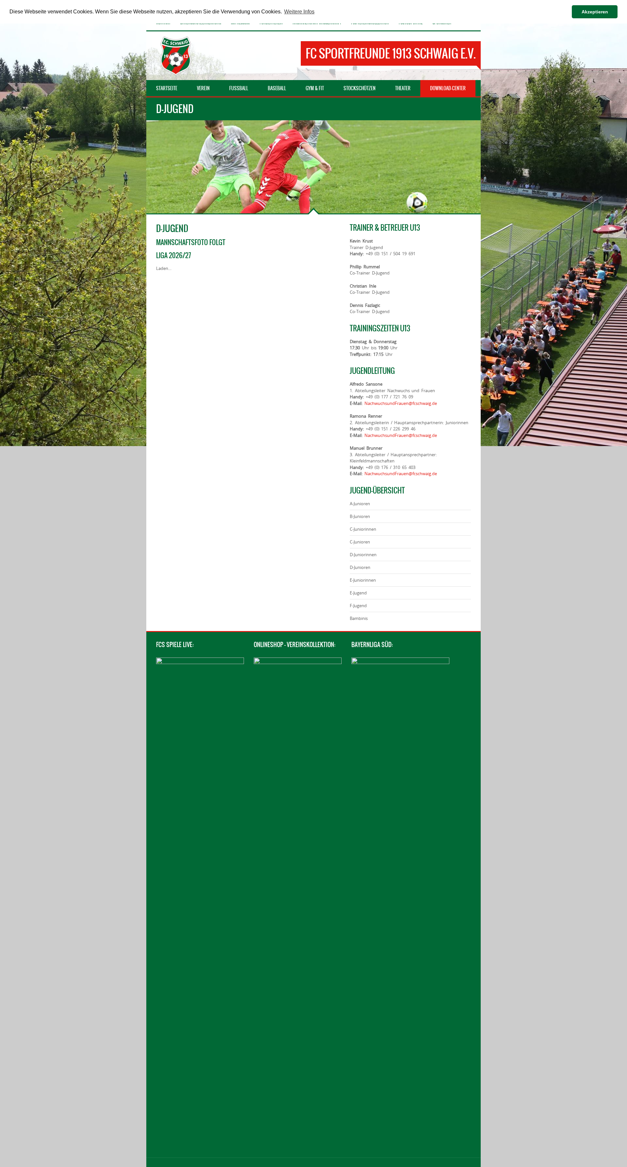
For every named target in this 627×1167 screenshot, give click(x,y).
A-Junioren (360, 504)
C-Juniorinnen (363, 529)
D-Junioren (360, 567)
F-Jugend (358, 606)
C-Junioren (360, 542)
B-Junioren (360, 516)
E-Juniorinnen (363, 580)
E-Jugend (358, 593)
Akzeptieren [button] (595, 11)
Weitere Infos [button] (299, 11)
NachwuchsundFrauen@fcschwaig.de (400, 403)
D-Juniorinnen (363, 555)
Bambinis (359, 618)
